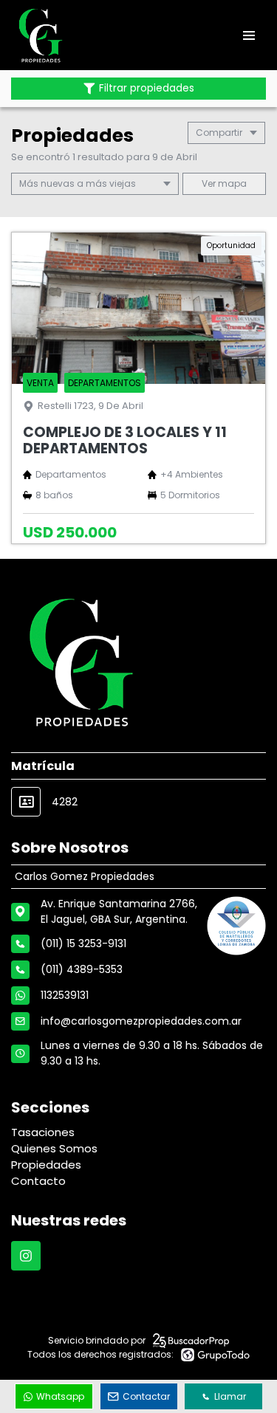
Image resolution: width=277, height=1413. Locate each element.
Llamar (230, 1396)
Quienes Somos (54, 1148)
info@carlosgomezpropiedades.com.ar (141, 1021)
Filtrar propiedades (146, 88)
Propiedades (46, 1164)
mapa (231, 183)
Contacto (38, 1181)
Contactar (146, 1396)
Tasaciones (43, 1132)
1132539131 (65, 995)
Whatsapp (60, 1396)
